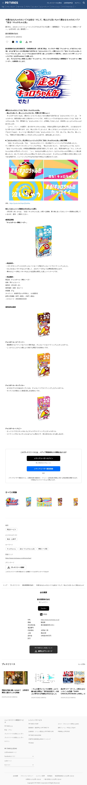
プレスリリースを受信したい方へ (14, 734)
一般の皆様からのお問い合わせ (52, 779)
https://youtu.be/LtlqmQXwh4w (20, 203)
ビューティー (44, 7)
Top (3, 7)
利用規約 (49, 776)
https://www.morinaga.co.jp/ (50, 620)
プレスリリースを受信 (54, 3)
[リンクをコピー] (30, 42)
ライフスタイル (67, 7)
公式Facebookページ (10, 752)
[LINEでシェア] (20, 42)
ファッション (55, 7)
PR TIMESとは (8, 726)
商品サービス (11, 529)
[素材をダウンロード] (26, 42)
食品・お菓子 (11, 539)
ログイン (78, 3)
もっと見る (81, 664)
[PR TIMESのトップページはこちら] (11, 2)
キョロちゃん (11, 549)
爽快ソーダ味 (42, 549)
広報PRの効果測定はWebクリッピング (40, 739)
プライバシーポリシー (27, 776)
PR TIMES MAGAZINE (35, 735)
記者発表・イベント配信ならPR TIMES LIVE (41, 731)
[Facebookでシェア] (17, 42)
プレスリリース (15, 585)
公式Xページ (8, 761)
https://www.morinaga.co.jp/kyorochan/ (18, 558)
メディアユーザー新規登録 (43, 469)
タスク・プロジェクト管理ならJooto (68, 724)
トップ (5, 585)
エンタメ (35, 7)
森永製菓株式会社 (27, 585)
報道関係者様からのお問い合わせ (64, 776)
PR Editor (31, 743)
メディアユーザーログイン (43, 458)
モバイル (20, 7)
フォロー (43, 608)
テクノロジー (10, 7)
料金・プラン (8, 730)
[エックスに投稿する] (13, 42)
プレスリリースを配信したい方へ (14, 737)
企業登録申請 (68, 3)
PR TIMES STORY (33, 724)
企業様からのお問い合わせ (33, 779)
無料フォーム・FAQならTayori (66, 728)
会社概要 (15, 776)
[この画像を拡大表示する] (12, 502)
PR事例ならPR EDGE (64, 731)
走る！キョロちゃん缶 (27, 549)
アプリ (27, 7)
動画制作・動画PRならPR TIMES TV (39, 728)
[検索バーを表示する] (83, 2)
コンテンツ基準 (40, 776)
